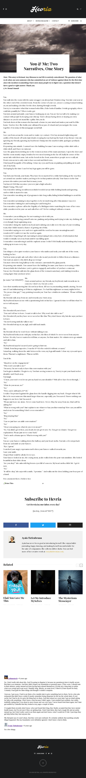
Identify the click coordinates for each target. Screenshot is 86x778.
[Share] (16, 525)
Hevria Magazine (42, 21)
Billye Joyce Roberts (9, 604)
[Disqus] (43, 642)
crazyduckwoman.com (54, 552)
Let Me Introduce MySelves (41, 599)
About (29, 21)
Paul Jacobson (62, 604)
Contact (55, 21)
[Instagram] (6, 9)
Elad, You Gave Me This (13, 599)
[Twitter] (48, 753)
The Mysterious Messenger (67, 599)
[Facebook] (3, 9)
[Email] (70, 525)
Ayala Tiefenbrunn (35, 59)
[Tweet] (43, 525)
